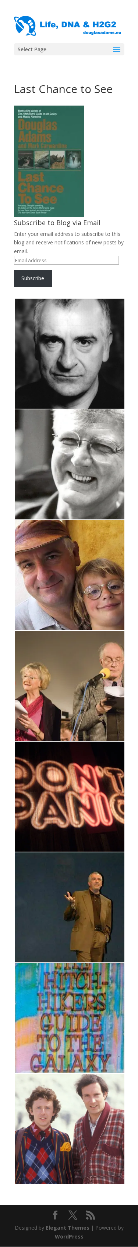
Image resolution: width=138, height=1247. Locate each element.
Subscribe (32, 278)
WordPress (69, 1236)
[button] (69, 353)
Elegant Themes (67, 1227)
